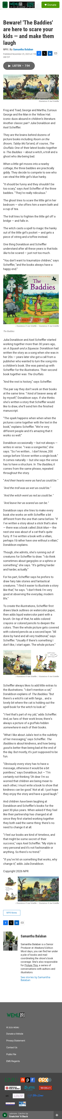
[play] (5, 1115)
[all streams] (58, 1115)
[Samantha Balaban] (10, 941)
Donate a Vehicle (14, 1034)
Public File (11, 1054)
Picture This (31, 965)
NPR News (12, 912)
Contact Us (11, 1047)
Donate (51, 4)
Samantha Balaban (23, 49)
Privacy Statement (15, 1041)
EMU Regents (13, 1061)
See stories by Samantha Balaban (35, 978)
